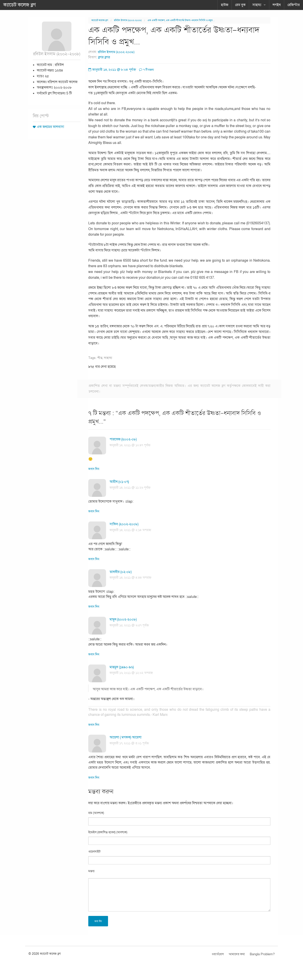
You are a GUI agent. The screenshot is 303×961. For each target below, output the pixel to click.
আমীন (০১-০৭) (119, 481)
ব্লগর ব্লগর (104, 57)
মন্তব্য (91, 871)
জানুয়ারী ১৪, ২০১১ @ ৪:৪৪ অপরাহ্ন (130, 577)
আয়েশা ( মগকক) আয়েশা (126, 737)
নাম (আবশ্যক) (96, 813)
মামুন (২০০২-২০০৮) (123, 619)
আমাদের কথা (237, 954)
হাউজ (224, 4)
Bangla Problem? (262, 954)
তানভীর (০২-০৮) (121, 571)
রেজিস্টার (293, 4)
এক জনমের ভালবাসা (50, 126)
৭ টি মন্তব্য (148, 70)
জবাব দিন (93, 469)
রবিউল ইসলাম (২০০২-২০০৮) (128, 20)
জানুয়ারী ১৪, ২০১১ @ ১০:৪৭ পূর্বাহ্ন (130, 445)
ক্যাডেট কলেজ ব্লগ (19, 5)
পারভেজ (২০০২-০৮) (123, 439)
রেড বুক (240, 4)
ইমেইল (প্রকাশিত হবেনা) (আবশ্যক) (107, 832)
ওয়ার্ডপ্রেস (218, 954)
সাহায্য (256, 4)
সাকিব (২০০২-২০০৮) (124, 524)
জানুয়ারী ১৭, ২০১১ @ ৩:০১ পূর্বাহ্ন (129, 743)
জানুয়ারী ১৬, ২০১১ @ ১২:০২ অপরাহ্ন (131, 673)
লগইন (277, 4)
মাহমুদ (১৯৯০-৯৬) (122, 667)
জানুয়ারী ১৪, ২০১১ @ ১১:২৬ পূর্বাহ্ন (130, 487)
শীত (99, 358)
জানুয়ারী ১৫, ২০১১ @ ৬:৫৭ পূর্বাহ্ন (129, 625)
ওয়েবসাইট (94, 852)
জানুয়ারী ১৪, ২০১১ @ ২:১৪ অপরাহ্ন (130, 530)
